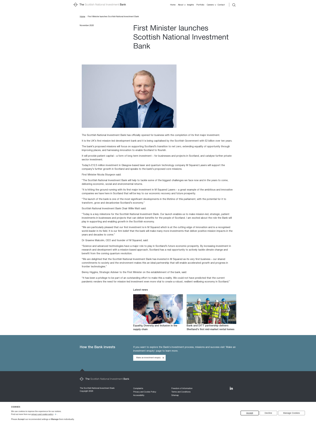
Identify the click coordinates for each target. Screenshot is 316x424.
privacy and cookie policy (42, 414)
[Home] (100, 5)
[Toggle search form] (233, 5)
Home (173, 5)
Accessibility (138, 395)
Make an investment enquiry (148, 358)
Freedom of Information (181, 388)
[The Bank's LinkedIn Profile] (231, 388)
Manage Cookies (291, 413)
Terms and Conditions (181, 392)
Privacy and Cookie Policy (144, 392)
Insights (190, 5)
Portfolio (200, 5)
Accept (249, 413)
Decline (268, 413)
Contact (221, 5)
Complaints (138, 388)
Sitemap (175, 395)
